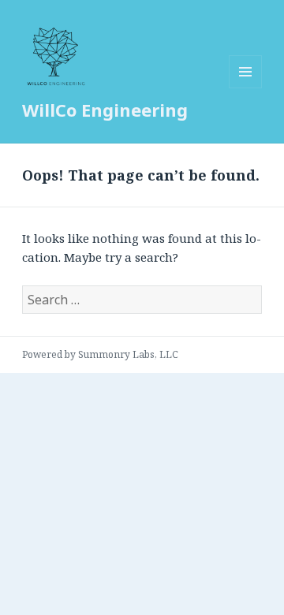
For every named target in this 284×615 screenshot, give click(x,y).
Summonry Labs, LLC (128, 354)
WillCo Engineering (105, 109)
